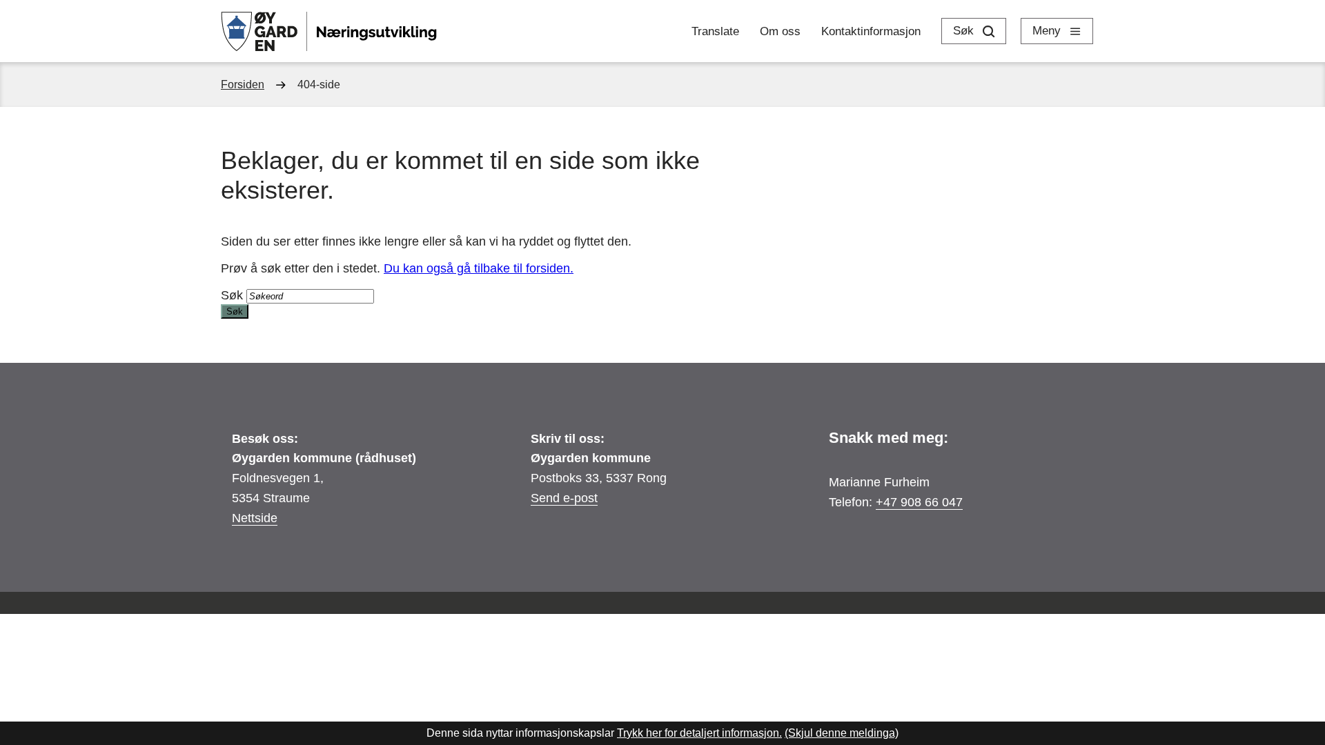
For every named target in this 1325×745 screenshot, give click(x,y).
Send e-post (564, 498)
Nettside (254, 518)
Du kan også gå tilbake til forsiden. (478, 268)
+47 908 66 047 (919, 502)
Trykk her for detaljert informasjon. (699, 733)
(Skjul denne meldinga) (842, 733)
